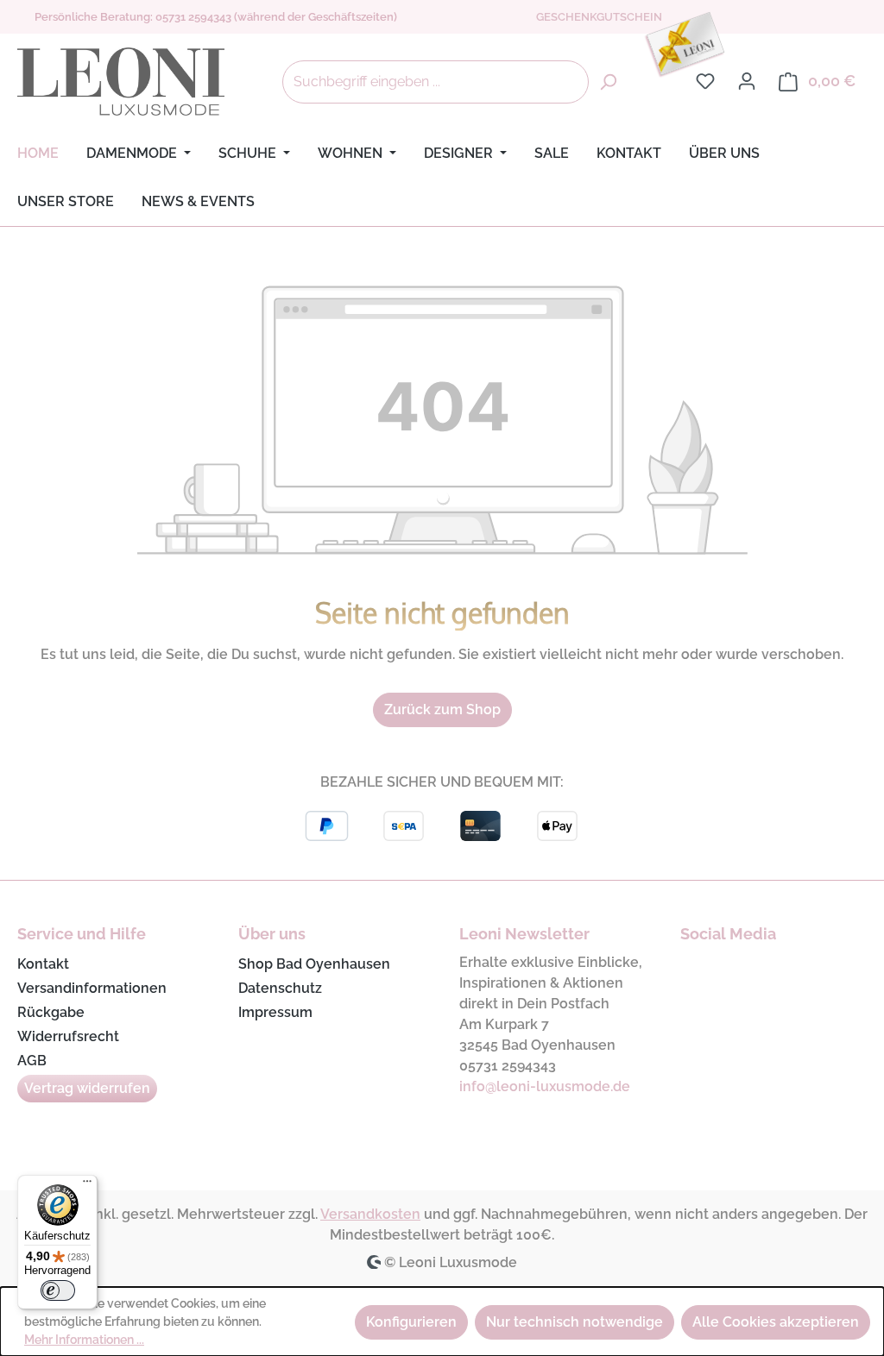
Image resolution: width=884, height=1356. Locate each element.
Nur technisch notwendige (574, 1322)
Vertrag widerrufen (87, 1088)
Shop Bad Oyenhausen (314, 964)
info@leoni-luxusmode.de (544, 1086)
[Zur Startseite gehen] (120, 81)
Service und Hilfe (81, 934)
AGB (32, 1060)
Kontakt (43, 964)
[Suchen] (608, 82)
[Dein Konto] (746, 81)
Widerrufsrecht (68, 1036)
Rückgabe (51, 1012)
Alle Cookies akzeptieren (775, 1322)
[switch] (58, 1290)
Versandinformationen (92, 988)
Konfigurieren (411, 1322)
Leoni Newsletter (524, 934)
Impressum (275, 1012)
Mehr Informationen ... (84, 1340)
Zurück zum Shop (442, 709)
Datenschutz (280, 988)
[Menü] (87, 1185)
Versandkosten (370, 1214)
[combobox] (435, 82)
